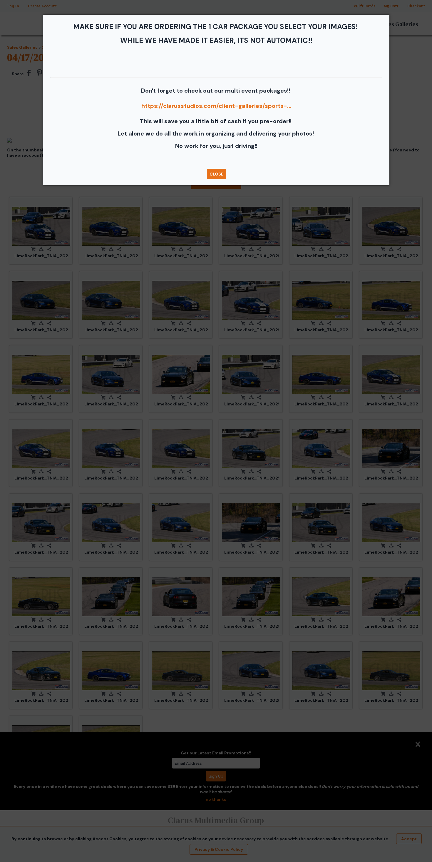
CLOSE (216, 174)
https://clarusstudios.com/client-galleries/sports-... (216, 106)
